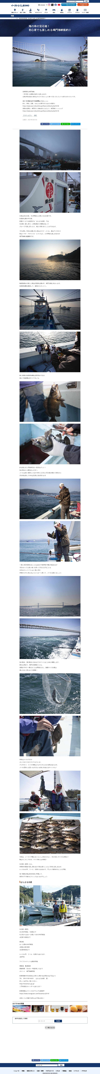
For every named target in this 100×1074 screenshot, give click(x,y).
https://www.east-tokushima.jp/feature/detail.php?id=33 (41, 111)
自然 (35, 115)
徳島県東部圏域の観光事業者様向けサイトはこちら (68, 4)
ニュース (16, 1071)
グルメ (58, 1071)
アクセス (84, 1071)
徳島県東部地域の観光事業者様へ (50, 1073)
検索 (86, 1)
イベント (76, 1071)
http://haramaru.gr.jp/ (27, 984)
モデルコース (50, 1071)
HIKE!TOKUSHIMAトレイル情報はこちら (82, 4)
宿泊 (70, 1071)
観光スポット (31, 1071)
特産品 (64, 1071)
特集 (23, 1071)
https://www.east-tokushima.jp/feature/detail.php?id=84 (41, 106)
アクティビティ (27, 115)
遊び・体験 (40, 1071)
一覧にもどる (51, 1027)
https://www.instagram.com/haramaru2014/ (34, 993)
